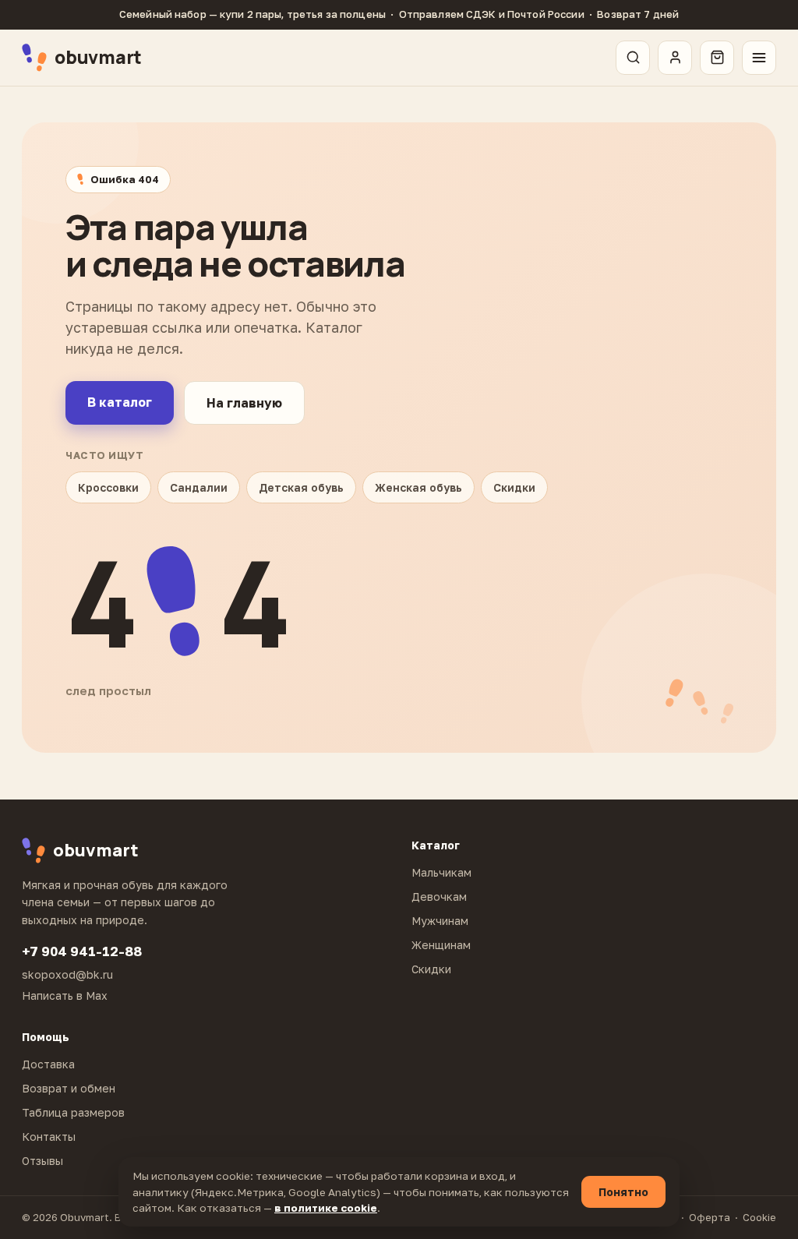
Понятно (623, 1191)
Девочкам (439, 896)
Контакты (49, 1136)
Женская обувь (418, 487)
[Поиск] (633, 58)
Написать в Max (65, 995)
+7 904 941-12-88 (82, 951)
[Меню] (759, 58)
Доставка (48, 1064)
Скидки (514, 487)
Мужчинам (439, 920)
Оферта (709, 1217)
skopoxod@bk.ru (67, 974)
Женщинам (441, 944)
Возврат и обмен (68, 1088)
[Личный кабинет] (675, 58)
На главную (244, 403)
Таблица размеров (73, 1112)
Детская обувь (301, 487)
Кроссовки (108, 487)
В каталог (119, 402)
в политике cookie (325, 1208)
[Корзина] (717, 58)
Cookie (759, 1217)
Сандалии (199, 487)
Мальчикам (441, 872)
